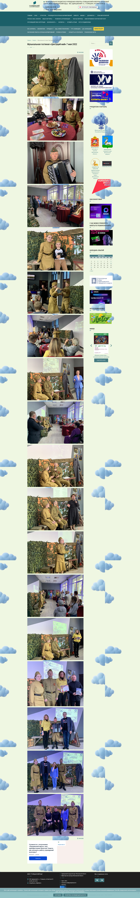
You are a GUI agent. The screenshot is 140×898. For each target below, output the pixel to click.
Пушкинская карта (90, 32)
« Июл (91, 271)
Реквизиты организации (62, 19)
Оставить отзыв (72, 22)
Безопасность (51, 22)
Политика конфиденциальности (68, 882)
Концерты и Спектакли (76, 32)
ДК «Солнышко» (87, 29)
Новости (76, 15)
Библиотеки (41, 29)
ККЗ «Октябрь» (31, 29)
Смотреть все (101, 360)
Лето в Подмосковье (85, 22)
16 (111, 263)
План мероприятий (103, 15)
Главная (29, 15)
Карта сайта (64, 881)
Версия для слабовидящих (89, 7)
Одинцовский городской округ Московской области (73, 874)
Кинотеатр (98, 29)
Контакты (61, 22)
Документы (90, 15)
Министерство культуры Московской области (72, 875)
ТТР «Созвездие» (76, 29)
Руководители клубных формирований (60, 15)
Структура (43, 15)
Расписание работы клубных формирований (40, 32)
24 (91, 267)
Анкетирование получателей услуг (95, 19)
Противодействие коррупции (36, 22)
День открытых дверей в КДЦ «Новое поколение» (101, 356)
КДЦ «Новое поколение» (62, 29)
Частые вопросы (78, 19)
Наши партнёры (47, 19)
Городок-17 (50, 29)
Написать (38, 858)
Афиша (82, 15)
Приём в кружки (61, 32)
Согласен (58, 895)
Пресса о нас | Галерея (34, 19)
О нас (35, 15)
